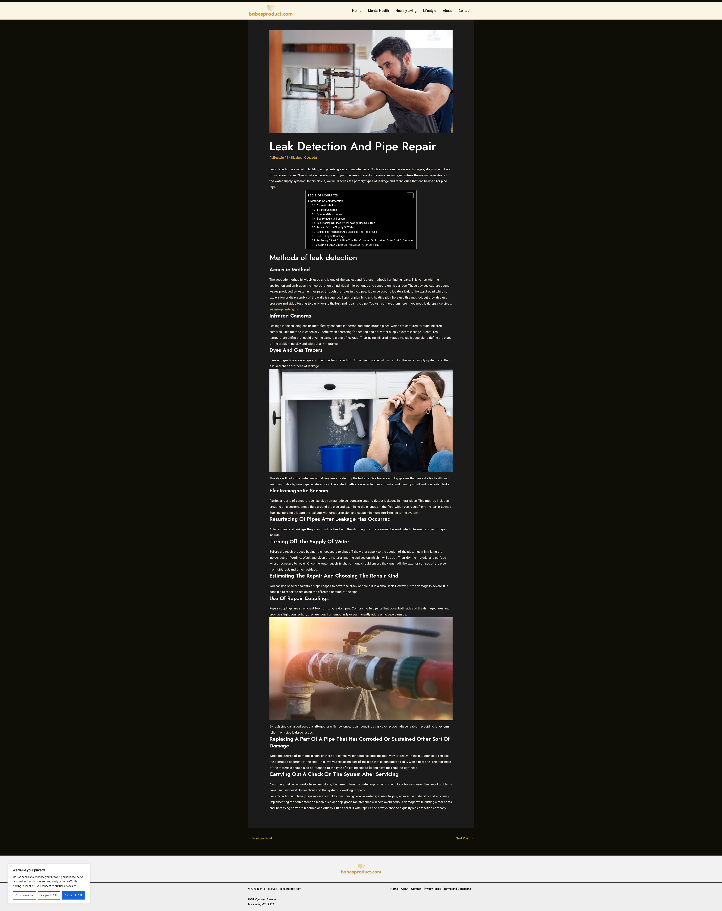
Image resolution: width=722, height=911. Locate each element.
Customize (24, 895)
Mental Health (378, 11)
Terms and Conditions (457, 889)
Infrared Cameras (327, 209)
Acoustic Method (327, 205)
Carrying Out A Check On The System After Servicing (348, 244)
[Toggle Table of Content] (408, 195)
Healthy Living (406, 11)
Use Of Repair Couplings (331, 236)
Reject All (49, 895)
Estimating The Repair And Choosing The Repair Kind (347, 231)
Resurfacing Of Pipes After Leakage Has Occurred (346, 222)
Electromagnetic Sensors (331, 218)
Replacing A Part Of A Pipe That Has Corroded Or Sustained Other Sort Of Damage (365, 240)
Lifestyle (429, 11)
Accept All (73, 895)
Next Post (464, 838)
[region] (49, 883)
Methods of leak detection (326, 201)
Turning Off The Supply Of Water (335, 227)
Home (356, 11)
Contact (464, 11)
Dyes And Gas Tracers (329, 214)
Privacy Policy (432, 889)
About (447, 11)
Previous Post (260, 838)
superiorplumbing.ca (283, 309)
